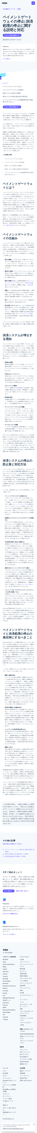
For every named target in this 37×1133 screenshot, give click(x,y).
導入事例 (5, 1073)
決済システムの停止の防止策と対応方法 (15, 96)
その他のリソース (9, 9)
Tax (4, 1014)
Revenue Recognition (9, 1010)
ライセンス (6, 1094)
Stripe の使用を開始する (11, 35)
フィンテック (24, 999)
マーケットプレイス (26, 983)
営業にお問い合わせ (22, 891)
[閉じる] (34, 1125)
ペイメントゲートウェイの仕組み (13, 90)
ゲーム (22, 1002)
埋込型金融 (23, 973)
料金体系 (5, 959)
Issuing (5, 993)
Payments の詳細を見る (10, 913)
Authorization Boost (9, 964)
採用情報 (22, 1073)
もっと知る (6, 59)
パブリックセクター (26, 1022)
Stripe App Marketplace (27, 1034)
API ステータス (24, 1054)
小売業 (22, 1025)
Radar (4, 1007)
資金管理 (22, 985)
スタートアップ (24, 962)
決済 (19, 9)
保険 (21, 1009)
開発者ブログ (24, 1064)
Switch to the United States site (13, 1129)
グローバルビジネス (26, 978)
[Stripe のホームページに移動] (5, 950)
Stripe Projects (24, 1061)
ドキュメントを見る (9, 934)
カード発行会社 (26, 283)
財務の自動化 (24, 976)
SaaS (21, 990)
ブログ (5, 1075)
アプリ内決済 (24, 981)
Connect (5, 976)
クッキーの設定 (7, 1098)
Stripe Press (23, 1078)
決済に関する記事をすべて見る (12, 844)
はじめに (5, 83)
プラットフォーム (25, 988)
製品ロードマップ (25, 1071)
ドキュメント (24, 1049)
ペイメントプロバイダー (20, 504)
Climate (5, 974)
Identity (5, 988)
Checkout (6, 971)
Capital (5, 969)
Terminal (5, 1017)
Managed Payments (9, 998)
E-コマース (23, 971)
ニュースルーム (24, 1075)
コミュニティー (7, 1078)
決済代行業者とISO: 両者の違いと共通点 (16, 854)
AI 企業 (22, 993)
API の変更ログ (24, 1057)
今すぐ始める (8, 891)
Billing (4, 966)
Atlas (4, 962)
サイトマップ (7, 1096)
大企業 (22, 959)
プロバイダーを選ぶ (26, 584)
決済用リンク (7, 1000)
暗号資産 (5, 978)
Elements (5, 983)
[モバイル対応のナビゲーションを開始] (33, 3)
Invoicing (5, 990)
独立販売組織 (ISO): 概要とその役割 (15, 856)
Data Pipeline (7, 981)
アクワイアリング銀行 (26, 313)
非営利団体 (23, 1015)
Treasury (5, 1019)
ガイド (5, 1071)
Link (4, 995)
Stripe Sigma (6, 1012)
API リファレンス (25, 1052)
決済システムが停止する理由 (12, 93)
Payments (6, 1002)
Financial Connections (9, 986)
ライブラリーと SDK (26, 1059)
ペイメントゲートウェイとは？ (12, 86)
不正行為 (16, 387)
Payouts (5, 1005)
